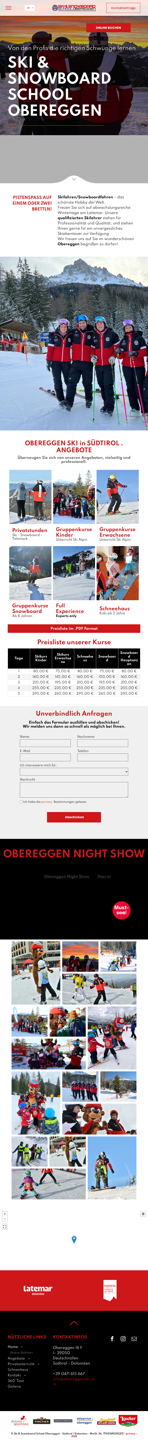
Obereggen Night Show (66, 877)
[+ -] (74, 1243)
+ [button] (4, 1213)
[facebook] (112, 1339)
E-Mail (25, 751)
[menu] (8, 8)
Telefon (83, 751)
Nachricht (27, 779)
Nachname (85, 736)
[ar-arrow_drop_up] (74, 1330)
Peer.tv (104, 877)
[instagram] (123, 1339)
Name (24, 736)
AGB (74, 1436)
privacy (47, 802)
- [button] (4, 1218)
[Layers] (143, 1213)
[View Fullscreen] (4, 1226)
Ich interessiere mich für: (38, 765)
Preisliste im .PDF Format (74, 629)
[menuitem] (27, 1350)
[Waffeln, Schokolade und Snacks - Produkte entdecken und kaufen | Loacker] (128, 1420)
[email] (134, 1339)
